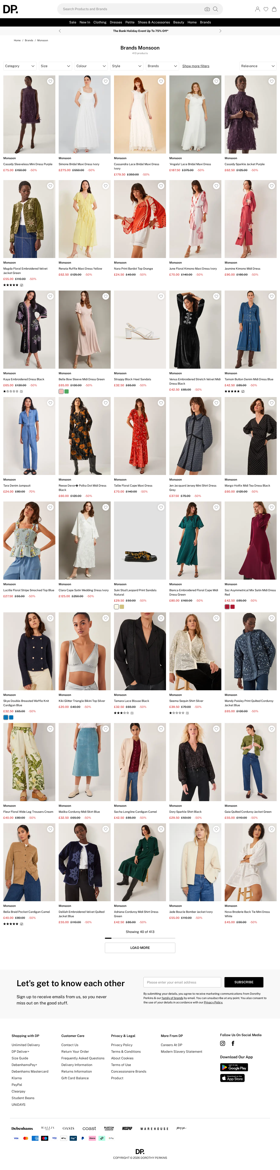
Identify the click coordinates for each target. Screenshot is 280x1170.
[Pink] (61, 391)
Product (117, 1078)
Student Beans (23, 1098)
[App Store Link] (234, 1072)
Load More (140, 948)
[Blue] (11, 717)
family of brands (172, 998)
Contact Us (69, 1045)
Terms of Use (121, 1065)
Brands (29, 40)
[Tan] (122, 606)
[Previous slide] (59, 31)
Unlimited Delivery (26, 1045)
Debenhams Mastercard (30, 1071)
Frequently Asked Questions (82, 1058)
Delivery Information (76, 1065)
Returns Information (76, 1071)
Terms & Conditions (126, 1052)
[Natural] (116, 606)
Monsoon (42, 40)
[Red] (232, 606)
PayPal (17, 1085)
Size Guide (20, 1058)
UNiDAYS (18, 1105)
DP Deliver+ (20, 1052)
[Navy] (6, 717)
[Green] (66, 391)
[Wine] (227, 606)
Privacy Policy (121, 1045)
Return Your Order (75, 1052)
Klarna (17, 1078)
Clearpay (18, 1091)
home (17, 40)
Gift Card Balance (75, 1078)
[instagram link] (222, 1043)
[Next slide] (220, 31)
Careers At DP (171, 1045)
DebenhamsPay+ (24, 1065)
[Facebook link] (232, 1043)
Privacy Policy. (213, 1002)
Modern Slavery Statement (181, 1052)
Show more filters (195, 66)
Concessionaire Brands (128, 1071)
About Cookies (122, 1058)
